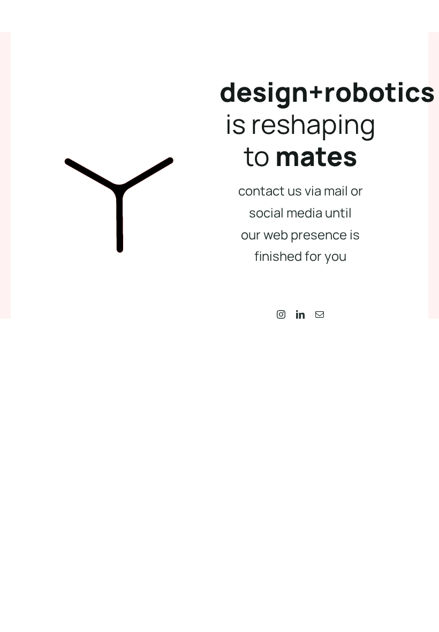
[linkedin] (300, 314)
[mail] (319, 314)
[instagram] (281, 314)
